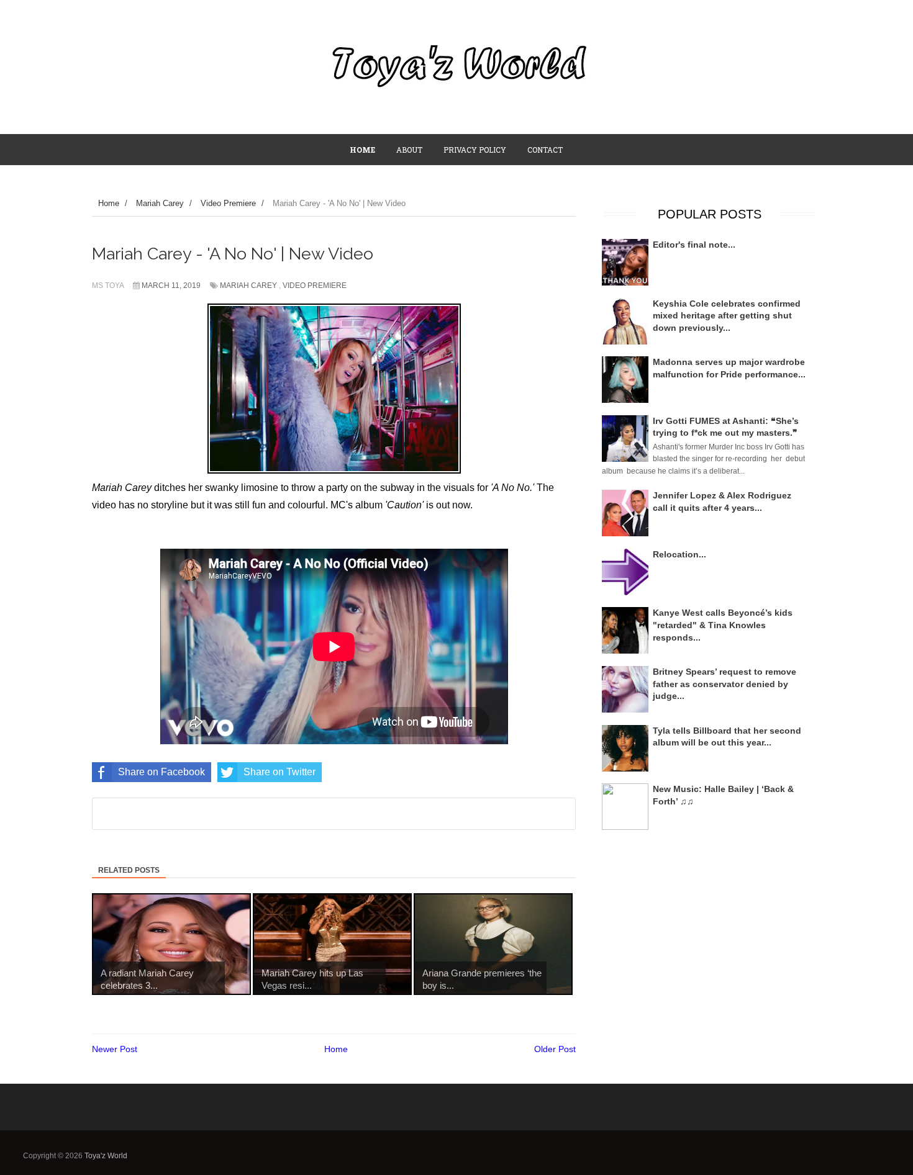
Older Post (555, 1049)
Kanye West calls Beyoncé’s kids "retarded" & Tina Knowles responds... (723, 625)
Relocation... (679, 554)
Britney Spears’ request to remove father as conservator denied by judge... (724, 684)
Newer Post (114, 1049)
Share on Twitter (279, 772)
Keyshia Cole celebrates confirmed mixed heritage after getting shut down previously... (727, 316)
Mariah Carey (248, 285)
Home (336, 1049)
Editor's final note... (694, 245)
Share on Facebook (161, 772)
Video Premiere (315, 285)
